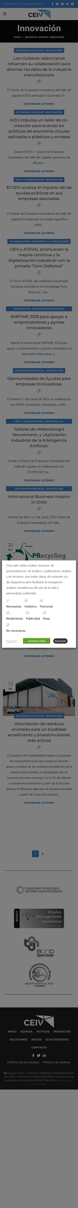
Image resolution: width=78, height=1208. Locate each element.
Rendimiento (14, 618)
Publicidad (33, 618)
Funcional (46, 606)
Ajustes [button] (11, 640)
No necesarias (16, 630)
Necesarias (13, 606)
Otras (46, 618)
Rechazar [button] (60, 640)
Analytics (30, 606)
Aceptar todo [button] (36, 640)
